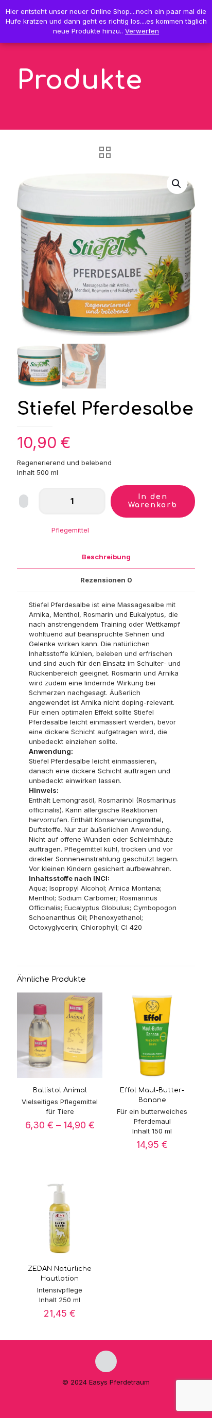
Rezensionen (106, 580)
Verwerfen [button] (142, 31)
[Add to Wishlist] (23, 501)
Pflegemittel (70, 530)
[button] (177, 183)
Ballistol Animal (60, 1090)
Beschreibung (106, 557)
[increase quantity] (94, 501)
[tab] (106, 557)
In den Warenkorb (153, 501)
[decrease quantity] (50, 501)
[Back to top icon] (106, 1361)
